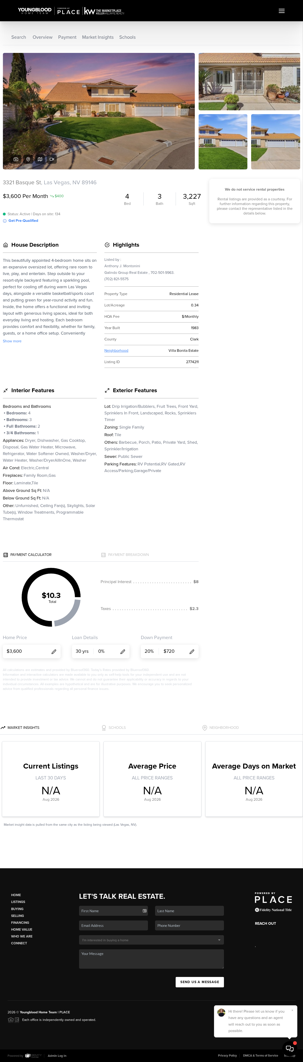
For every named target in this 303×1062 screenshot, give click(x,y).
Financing (20, 923)
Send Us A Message (199, 982)
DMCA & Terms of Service (260, 1056)
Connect (19, 943)
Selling (17, 916)
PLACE (64, 1012)
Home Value (21, 930)
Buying (17, 909)
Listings (18, 902)
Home (16, 895)
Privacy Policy (227, 1056)
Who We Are (21, 936)
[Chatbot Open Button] (289, 1048)
